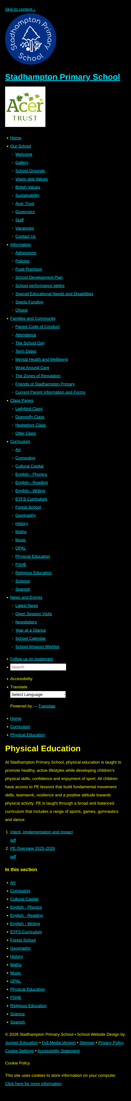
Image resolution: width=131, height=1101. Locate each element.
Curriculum (20, 726)
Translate (46, 706)
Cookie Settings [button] (19, 1050)
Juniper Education (21, 1042)
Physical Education (27, 734)
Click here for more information (33, 1083)
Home (15, 718)
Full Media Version (59, 1042)
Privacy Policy (111, 1042)
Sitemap (87, 1042)
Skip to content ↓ (20, 9)
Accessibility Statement (58, 1050)
